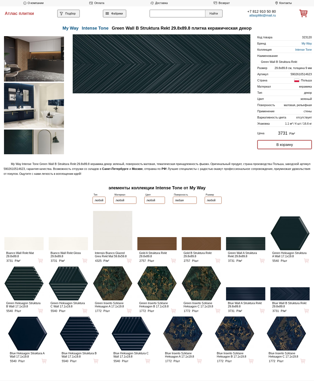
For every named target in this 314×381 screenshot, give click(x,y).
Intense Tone (95, 28)
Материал (119, 194)
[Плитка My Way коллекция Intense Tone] (34, 59)
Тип (95, 194)
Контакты (285, 3)
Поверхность (181, 194)
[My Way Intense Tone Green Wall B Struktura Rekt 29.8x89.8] (161, 63)
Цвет (148, 194)
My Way (307, 43)
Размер (210, 194)
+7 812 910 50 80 (261, 11)
